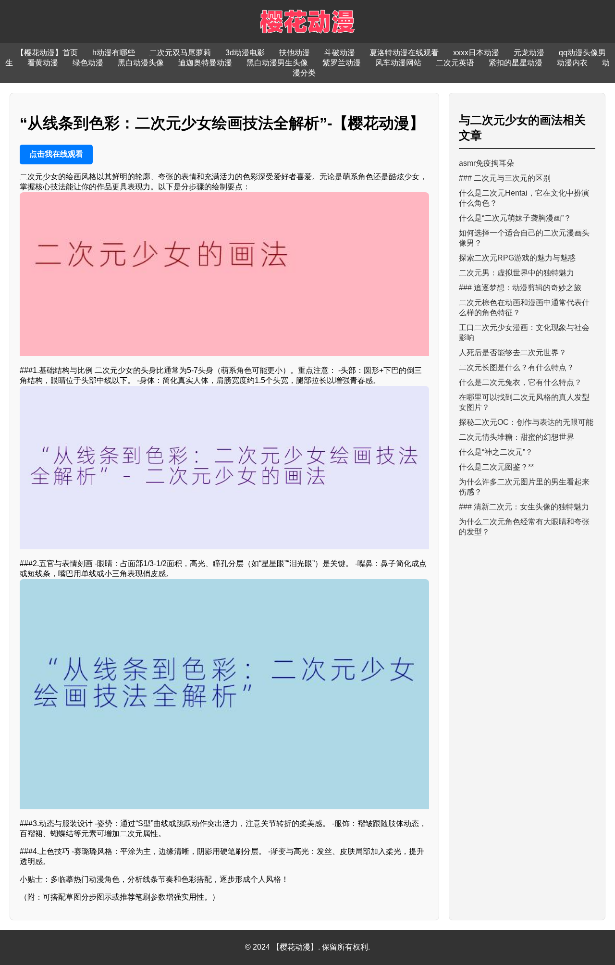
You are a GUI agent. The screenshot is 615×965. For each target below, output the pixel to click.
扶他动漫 (294, 53)
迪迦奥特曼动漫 (205, 63)
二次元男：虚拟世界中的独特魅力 (516, 273)
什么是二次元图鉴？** (496, 467)
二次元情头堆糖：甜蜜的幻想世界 (516, 437)
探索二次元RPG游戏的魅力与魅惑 (517, 258)
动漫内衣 (572, 63)
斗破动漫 (339, 53)
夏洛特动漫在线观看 (404, 53)
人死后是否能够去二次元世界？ (512, 352)
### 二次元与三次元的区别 (505, 178)
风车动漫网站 (398, 63)
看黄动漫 (42, 63)
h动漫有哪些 (113, 53)
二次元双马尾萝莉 (180, 53)
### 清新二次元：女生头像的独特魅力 (524, 507)
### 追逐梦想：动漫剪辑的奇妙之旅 (520, 288)
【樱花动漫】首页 (47, 53)
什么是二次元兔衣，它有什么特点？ (520, 382)
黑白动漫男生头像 (277, 63)
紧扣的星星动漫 (515, 63)
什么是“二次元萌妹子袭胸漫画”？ (515, 218)
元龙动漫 (529, 53)
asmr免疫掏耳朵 (486, 163)
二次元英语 (455, 63)
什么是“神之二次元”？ (496, 452)
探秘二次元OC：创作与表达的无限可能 (526, 422)
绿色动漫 (88, 63)
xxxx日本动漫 (476, 53)
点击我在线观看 (56, 154)
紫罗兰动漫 (341, 63)
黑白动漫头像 (141, 63)
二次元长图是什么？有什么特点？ (516, 367)
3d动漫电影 (245, 53)
